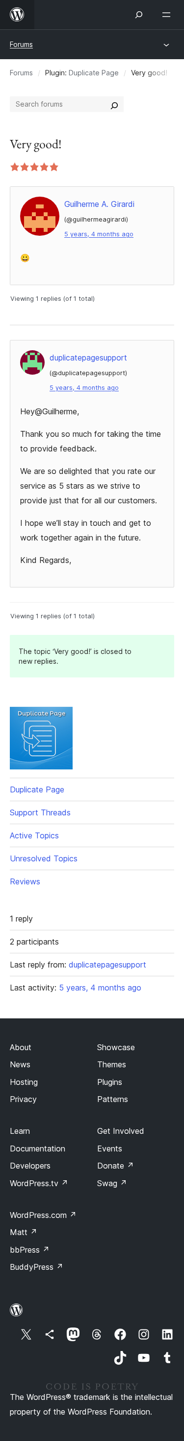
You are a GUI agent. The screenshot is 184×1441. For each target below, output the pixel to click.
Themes (111, 1064)
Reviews (25, 881)
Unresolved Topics (44, 858)
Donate (115, 1166)
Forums (21, 44)
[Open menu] (168, 14)
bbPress (30, 1250)
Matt (23, 1232)
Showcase (116, 1047)
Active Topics (34, 835)
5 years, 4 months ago (98, 234)
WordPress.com (43, 1215)
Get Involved (120, 1131)
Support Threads (40, 812)
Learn (20, 1131)
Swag (112, 1183)
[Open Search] (139, 14)
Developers (30, 1166)
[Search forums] (114, 104)
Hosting (24, 1082)
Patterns (112, 1099)
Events (109, 1148)
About (20, 1047)
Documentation (37, 1148)
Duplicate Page (94, 72)
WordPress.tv (39, 1183)
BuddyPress (36, 1267)
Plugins (109, 1082)
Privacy (23, 1099)
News (20, 1064)
